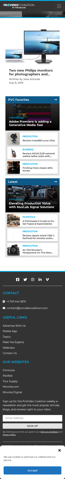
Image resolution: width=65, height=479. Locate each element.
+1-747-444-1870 (16, 301)
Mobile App (10, 331)
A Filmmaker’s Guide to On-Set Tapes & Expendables (39, 222)
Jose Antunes (31, 79)
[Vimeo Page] (47, 279)
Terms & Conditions (49, 432)
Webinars (9, 347)
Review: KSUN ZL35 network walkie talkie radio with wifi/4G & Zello (39, 156)
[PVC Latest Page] (55, 182)
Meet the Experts (13, 342)
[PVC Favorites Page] (55, 99)
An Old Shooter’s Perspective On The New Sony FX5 (37, 253)
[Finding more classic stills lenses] (13, 167)
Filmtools (9, 370)
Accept (32, 470)
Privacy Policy (9, 435)
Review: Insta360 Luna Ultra (39, 140)
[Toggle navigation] (59, 6)
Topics (7, 336)
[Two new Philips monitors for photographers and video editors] (32, 44)
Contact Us (10, 353)
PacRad (7, 375)
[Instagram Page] (32, 279)
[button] (59, 450)
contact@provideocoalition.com (27, 308)
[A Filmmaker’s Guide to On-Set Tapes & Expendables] (13, 220)
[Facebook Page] (17, 279)
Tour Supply (10, 381)
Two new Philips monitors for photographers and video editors (31, 74)
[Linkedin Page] (40, 279)
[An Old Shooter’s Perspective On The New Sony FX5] (13, 249)
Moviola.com (11, 386)
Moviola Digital (12, 392)
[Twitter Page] (25, 279)
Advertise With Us (14, 325)
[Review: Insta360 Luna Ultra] (13, 138)
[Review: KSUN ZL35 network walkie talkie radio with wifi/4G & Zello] (13, 153)
